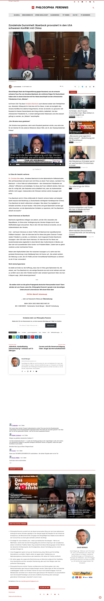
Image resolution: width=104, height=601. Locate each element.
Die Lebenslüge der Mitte (79, 186)
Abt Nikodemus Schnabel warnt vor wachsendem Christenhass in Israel (81, 163)
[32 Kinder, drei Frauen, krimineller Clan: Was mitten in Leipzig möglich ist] (82, 102)
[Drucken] (21, 337)
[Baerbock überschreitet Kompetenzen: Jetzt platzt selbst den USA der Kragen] (80, 483)
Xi (61, 332)
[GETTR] (25, 371)
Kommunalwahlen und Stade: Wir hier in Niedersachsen (81, 208)
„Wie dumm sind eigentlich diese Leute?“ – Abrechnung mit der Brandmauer (82, 138)
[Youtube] (82, 1)
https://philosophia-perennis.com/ (29, 361)
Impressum (12, 592)
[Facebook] (22, 371)
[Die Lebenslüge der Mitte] (82, 177)
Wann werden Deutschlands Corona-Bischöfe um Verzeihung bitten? (82, 232)
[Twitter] (78, 1)
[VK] (29, 337)
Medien (71, 142)
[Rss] (93, 1)
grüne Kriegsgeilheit (32, 332)
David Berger (17, 86)
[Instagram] (74, 1)
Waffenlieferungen (55, 332)
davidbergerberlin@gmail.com (30, 581)
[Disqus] (37, 399)
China (19, 332)
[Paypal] (30, 371)
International (72, 483)
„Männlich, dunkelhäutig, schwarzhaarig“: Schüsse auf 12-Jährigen (21, 349)
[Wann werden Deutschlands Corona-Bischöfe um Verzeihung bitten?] (82, 221)
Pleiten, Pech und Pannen (18, 78)
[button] (93, 8)
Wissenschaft (72, 508)
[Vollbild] (63, 164)
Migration (72, 117)
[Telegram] (17, 337)
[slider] (35, 164)
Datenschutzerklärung (15, 596)
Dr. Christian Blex (14, 178)
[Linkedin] (36, 337)
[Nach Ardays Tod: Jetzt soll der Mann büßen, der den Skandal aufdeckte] (80, 504)
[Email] (25, 337)
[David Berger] (10, 86)
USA (48, 332)
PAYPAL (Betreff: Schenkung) (37, 294)
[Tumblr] (40, 337)
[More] (93, 86)
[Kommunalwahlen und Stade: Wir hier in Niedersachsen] (82, 198)
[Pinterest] (86, 1)
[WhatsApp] (14, 337)
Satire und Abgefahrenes (76, 211)
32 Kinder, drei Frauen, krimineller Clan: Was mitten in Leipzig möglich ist (81, 113)
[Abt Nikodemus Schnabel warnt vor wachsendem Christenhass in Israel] (82, 152)
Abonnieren (50, 325)
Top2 (40, 332)
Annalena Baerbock (31, 104)
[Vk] (90, 1)
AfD (70, 188)
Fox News (24, 332)
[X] (10, 337)
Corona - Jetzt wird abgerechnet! (78, 236)
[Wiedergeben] (11, 164)
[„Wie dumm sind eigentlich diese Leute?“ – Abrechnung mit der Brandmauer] (82, 127)
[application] (37, 150)
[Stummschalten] (60, 164)
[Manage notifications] (100, 597)
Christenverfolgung (75, 167)
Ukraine (44, 332)
